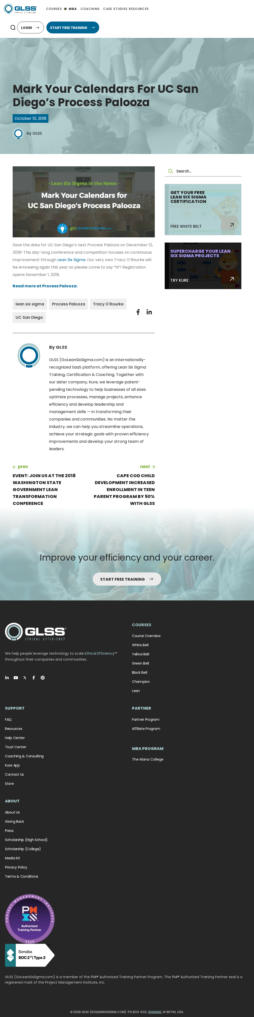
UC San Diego (29, 317)
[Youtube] (16, 678)
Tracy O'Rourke (108, 304)
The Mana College (147, 759)
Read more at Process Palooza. (45, 286)
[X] (25, 678)
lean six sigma (30, 304)
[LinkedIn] (7, 678)
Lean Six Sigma (71, 260)
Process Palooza (68, 304)
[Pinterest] (43, 678)
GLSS (37, 133)
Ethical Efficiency (99, 653)
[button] (13, 27)
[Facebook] (34, 678)
